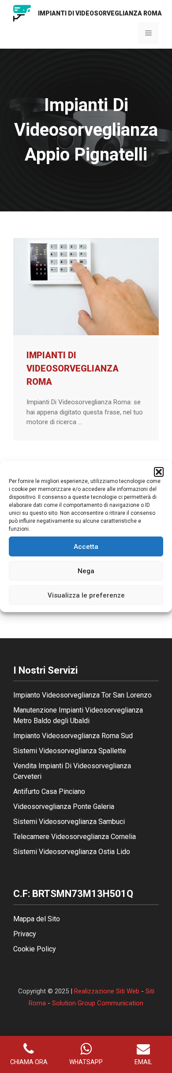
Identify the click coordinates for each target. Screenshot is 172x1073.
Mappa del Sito (36, 919)
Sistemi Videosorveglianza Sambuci (69, 821)
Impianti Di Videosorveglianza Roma (72, 368)
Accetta (86, 547)
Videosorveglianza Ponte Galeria (63, 806)
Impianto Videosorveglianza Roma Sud (73, 736)
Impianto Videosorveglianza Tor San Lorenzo (82, 695)
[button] (158, 472)
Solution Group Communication (97, 1003)
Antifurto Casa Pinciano (49, 791)
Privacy (24, 934)
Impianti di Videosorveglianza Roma (100, 13)
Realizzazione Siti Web (106, 991)
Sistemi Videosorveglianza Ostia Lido (71, 851)
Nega (86, 571)
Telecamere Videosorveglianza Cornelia (74, 836)
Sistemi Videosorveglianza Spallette (69, 751)
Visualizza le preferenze (86, 595)
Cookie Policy (34, 949)
